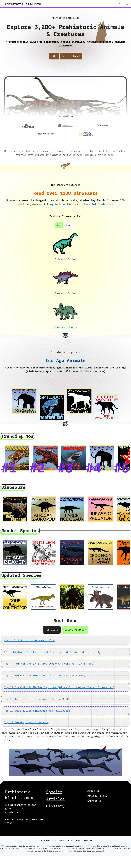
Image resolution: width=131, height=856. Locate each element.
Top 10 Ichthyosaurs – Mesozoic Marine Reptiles (39, 699)
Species (54, 791)
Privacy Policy (97, 795)
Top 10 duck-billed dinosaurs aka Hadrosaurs (37, 710)
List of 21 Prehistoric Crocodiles (29, 640)
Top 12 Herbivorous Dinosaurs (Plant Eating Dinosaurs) (44, 675)
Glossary (55, 805)
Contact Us (94, 800)
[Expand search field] (54, 56)
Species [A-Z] (71, 56)
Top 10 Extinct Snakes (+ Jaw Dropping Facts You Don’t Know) (49, 664)
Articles (55, 798)
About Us (93, 790)
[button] (120, 4)
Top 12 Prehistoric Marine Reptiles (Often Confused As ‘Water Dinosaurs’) (59, 687)
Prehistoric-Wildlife (22, 4)
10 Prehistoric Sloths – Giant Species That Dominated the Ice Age (53, 652)
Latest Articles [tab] (75, 629)
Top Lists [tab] (51, 629)
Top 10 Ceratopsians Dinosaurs (26, 722)
